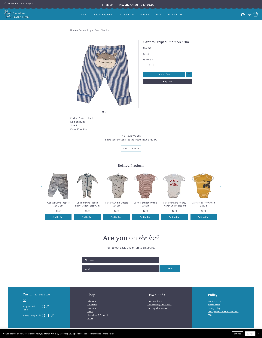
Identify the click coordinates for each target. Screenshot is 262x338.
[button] (256, 14)
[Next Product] (220, 185)
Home (73, 30)
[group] (131, 196)
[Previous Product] (41, 185)
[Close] (258, 333)
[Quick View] (58, 186)
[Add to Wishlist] (189, 74)
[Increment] (153, 64)
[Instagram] (43, 306)
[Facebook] (48, 315)
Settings (237, 333)
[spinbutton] (149, 64)
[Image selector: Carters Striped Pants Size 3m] (103, 111)
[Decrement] (145, 64)
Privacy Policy (108, 333)
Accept (250, 333)
